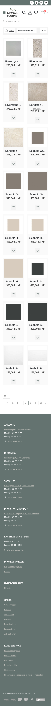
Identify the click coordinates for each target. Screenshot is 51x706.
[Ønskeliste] (36, 13)
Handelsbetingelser (12, 651)
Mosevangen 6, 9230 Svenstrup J (18, 430)
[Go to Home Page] (3, 21)
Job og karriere (10, 634)
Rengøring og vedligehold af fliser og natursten (23, 675)
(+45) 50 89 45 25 (15, 441)
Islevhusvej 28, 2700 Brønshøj (17, 458)
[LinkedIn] (46, 3)
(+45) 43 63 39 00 (15, 497)
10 (41, 403)
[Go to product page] (13, 48)
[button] (5, 12)
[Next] (46, 403)
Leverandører (9, 629)
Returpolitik (9, 660)
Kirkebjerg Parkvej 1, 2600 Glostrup (19, 486)
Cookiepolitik (9, 670)
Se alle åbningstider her (14, 550)
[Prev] (8, 403)
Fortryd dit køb (10, 655)
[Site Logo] (13, 12)
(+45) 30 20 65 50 (15, 525)
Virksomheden (10, 605)
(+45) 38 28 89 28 (15, 469)
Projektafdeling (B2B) (13, 567)
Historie (7, 619)
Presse (7, 571)
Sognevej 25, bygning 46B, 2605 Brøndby (21, 514)
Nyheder (7, 588)
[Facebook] (32, 3)
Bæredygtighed (10, 624)
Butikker (7, 610)
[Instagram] (41, 3)
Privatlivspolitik (10, 665)
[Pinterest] (37, 3)
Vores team (9, 614)
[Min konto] (30, 13)
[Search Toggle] (24, 12)
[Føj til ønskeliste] (13, 74)
